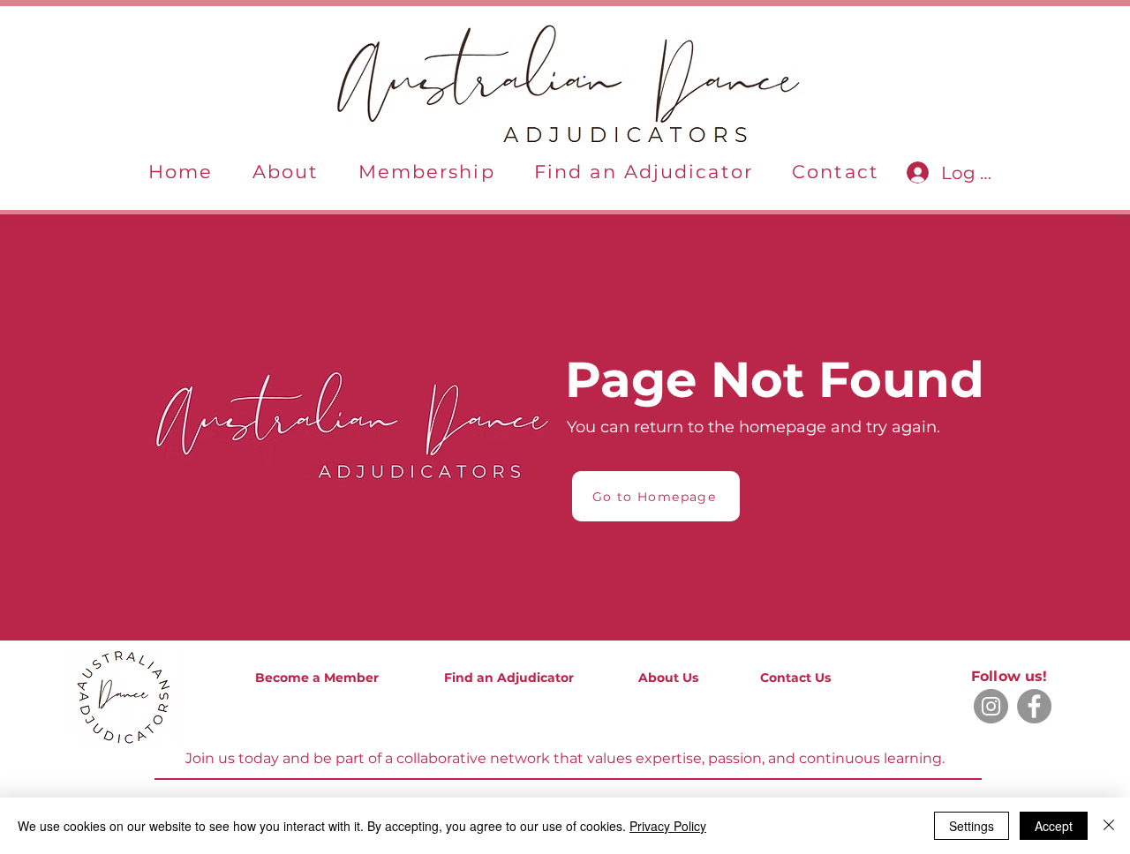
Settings (971, 826)
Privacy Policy (667, 826)
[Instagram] (991, 706)
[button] (286, 172)
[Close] (1108, 826)
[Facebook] (1034, 706)
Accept (1054, 826)
